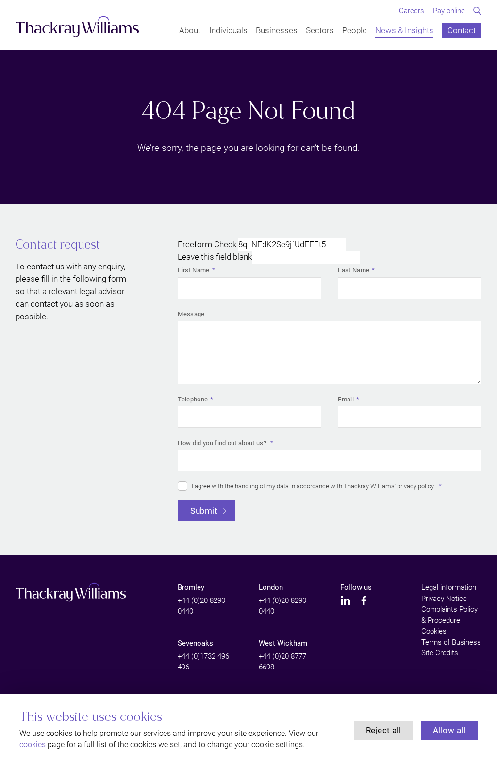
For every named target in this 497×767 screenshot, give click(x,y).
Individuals (228, 30)
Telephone (193, 399)
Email (346, 399)
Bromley (191, 587)
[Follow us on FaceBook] (364, 600)
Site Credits (439, 653)
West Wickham (283, 643)
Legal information (448, 587)
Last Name (353, 270)
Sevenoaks (195, 643)
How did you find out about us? (223, 443)
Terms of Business (451, 642)
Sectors (320, 30)
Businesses (277, 30)
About (189, 30)
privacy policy (415, 486)
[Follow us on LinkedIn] (345, 600)
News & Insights (404, 30)
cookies (32, 744)
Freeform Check (207, 244)
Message (191, 313)
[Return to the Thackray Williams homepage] (77, 26)
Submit (204, 511)
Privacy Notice (444, 598)
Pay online (449, 10)
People (354, 30)
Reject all (383, 730)
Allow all (449, 730)
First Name (193, 270)
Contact (461, 30)
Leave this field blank (215, 257)
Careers (411, 10)
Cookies (434, 631)
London (271, 587)
